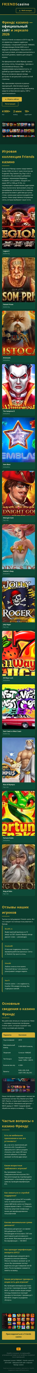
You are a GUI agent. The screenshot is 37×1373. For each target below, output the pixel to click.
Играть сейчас (13, 99)
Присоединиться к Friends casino (18, 1335)
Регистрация (10, 104)
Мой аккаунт (27, 10)
